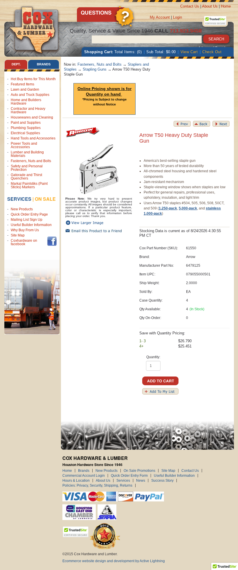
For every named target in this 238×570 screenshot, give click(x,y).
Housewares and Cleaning (32, 117)
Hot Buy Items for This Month (33, 79)
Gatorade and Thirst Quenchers (26, 176)
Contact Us (189, 6)
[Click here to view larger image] (98, 169)
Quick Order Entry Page (29, 214)
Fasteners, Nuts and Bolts (31, 161)
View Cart (189, 52)
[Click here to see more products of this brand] (82, 132)
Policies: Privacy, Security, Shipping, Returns (97, 485)
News (140, 480)
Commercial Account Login (83, 476)
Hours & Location (76, 480)
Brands (83, 471)
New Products (22, 209)
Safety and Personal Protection (27, 168)
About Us (210, 6)
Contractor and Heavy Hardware (28, 110)
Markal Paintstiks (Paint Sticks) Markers (29, 185)
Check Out (211, 52)
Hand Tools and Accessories (33, 138)
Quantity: (153, 357)
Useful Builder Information (31, 225)
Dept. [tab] (16, 64)
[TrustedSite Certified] (215, 20)
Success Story (162, 480)
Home (226, 6)
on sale (45, 199)
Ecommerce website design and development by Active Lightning (113, 561)
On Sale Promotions (139, 471)
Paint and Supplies (26, 123)
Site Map (18, 235)
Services (19, 199)
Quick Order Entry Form (129, 476)
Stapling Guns (95, 69)
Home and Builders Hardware (26, 101)
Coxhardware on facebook (24, 242)
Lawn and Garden (25, 89)
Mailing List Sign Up (26, 220)
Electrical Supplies (25, 133)
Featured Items (22, 84)
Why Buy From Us (25, 230)
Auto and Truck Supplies (30, 95)
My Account (160, 17)
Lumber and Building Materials (27, 154)
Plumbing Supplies (26, 128)
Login (177, 17)
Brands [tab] (44, 64)
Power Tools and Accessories (24, 145)
